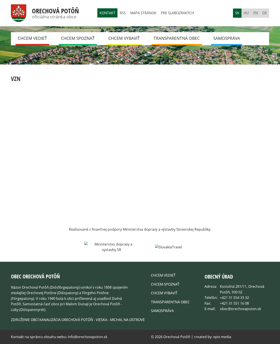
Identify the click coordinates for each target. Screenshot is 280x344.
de (264, 13)
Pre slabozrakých (177, 13)
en (255, 13)
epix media (222, 336)
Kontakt (107, 13)
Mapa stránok (143, 13)
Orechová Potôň (55, 10)
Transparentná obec (177, 38)
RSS (123, 13)
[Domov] (18, 19)
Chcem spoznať (78, 38)
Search (258, 38)
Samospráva (226, 38)
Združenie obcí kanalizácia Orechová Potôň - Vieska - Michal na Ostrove (78, 319)
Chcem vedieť (32, 38)
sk (237, 13)
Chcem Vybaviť (124, 38)
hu (246, 13)
